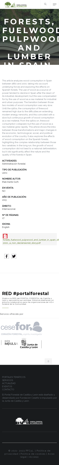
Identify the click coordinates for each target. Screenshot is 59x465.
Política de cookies (33, 454)
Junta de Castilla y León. (17, 401)
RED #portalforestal (25, 293)
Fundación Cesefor (30, 398)
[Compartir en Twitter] (14, 256)
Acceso (34, 457)
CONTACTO (8, 389)
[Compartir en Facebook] (6, 256)
